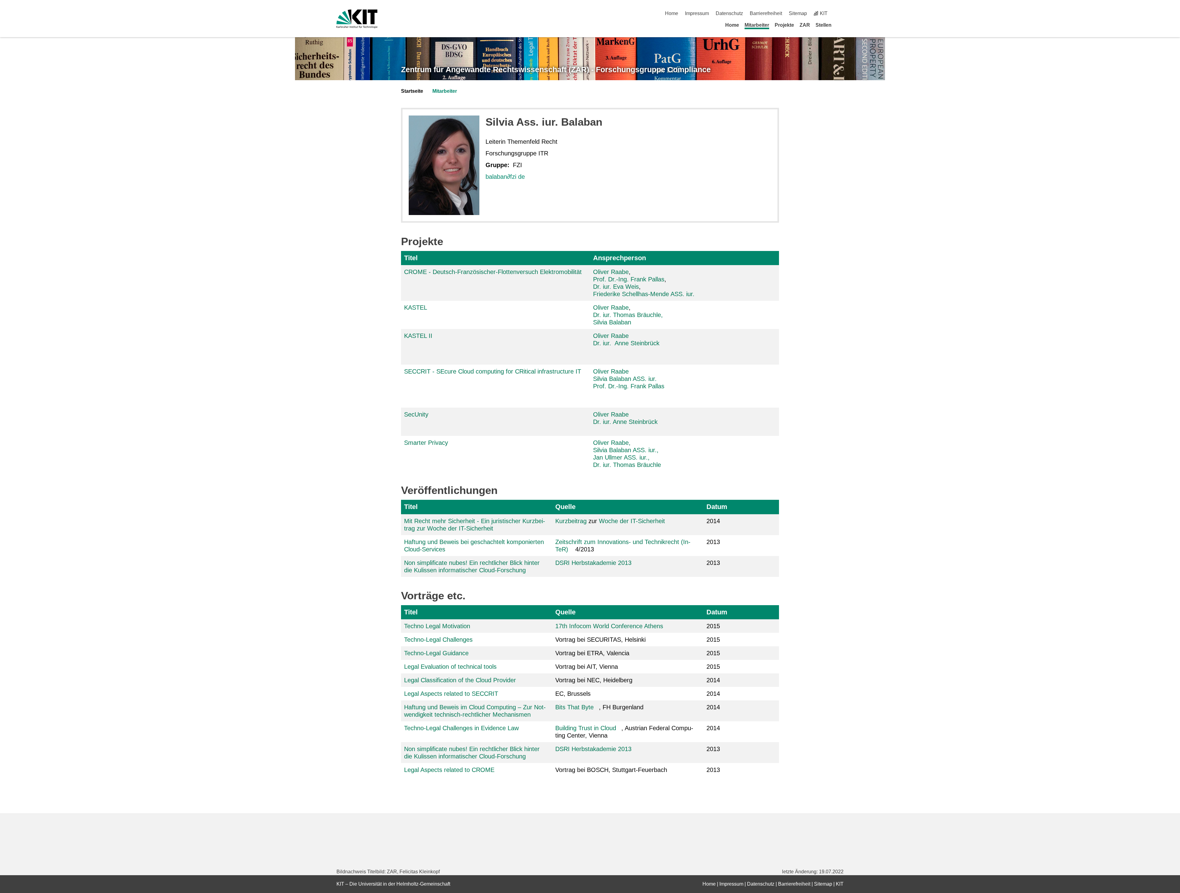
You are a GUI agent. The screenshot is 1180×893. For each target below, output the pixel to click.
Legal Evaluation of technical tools (450, 666)
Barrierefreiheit (766, 13)
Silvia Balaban (612, 322)
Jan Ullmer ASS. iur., (621, 457)
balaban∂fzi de (505, 176)
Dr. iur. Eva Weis (616, 286)
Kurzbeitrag (571, 521)
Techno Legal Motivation (437, 626)
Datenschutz (729, 13)
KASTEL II (418, 335)
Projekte (784, 25)
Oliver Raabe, (612, 442)
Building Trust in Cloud (585, 728)
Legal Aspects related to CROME (449, 769)
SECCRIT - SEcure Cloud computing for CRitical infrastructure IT (492, 371)
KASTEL (415, 307)
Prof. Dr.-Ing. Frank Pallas (628, 279)
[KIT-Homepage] (356, 19)
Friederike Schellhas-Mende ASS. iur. (643, 294)
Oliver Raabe (611, 271)
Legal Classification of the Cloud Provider (460, 680)
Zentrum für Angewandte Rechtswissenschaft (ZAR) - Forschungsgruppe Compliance (556, 69)
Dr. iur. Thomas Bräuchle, (628, 314)
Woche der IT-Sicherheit (632, 521)
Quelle (565, 507)
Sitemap (798, 13)
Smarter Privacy (426, 442)
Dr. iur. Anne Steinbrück (626, 343)
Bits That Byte (574, 707)
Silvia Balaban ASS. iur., (626, 450)
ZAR (805, 25)
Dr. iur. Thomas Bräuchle (627, 464)
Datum (716, 507)
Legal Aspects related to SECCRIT (451, 693)
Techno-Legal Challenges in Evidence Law (461, 728)
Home (671, 13)
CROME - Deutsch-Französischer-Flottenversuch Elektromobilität (493, 271)
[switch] (841, 13)
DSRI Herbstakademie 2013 (593, 562)
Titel (411, 258)
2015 (713, 626)
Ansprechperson (619, 258)
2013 (713, 542)
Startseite (412, 91)
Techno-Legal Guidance (436, 653)
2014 (713, 521)
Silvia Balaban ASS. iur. (625, 378)
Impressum (697, 13)
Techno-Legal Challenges (438, 639)
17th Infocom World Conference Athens (609, 626)
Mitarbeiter (757, 25)
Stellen (824, 25)
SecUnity (416, 414)
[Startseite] (841, 25)
